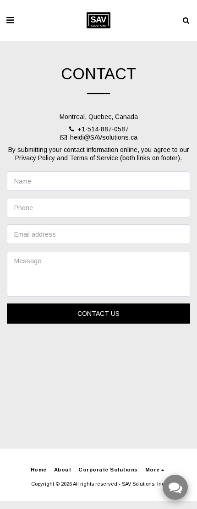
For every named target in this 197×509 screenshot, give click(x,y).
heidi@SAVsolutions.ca (103, 137)
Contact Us (98, 313)
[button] (10, 20)
